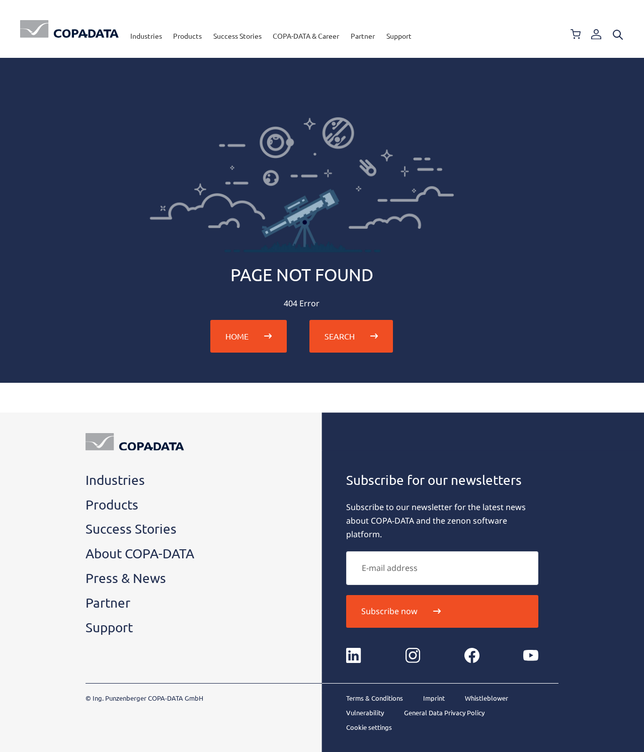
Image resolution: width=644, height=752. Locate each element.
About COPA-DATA (140, 553)
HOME (237, 336)
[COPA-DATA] (69, 29)
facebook (471, 655)
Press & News (126, 578)
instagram (413, 655)
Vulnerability (365, 712)
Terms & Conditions (374, 698)
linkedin (353, 655)
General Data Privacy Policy (444, 712)
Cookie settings (369, 727)
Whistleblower (486, 698)
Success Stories (237, 35)
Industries (146, 35)
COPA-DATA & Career (306, 35)
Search (618, 35)
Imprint (434, 698)
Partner (363, 35)
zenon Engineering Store (576, 34)
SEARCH (340, 336)
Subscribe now (389, 611)
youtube (530, 655)
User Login (596, 34)
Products (187, 35)
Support (399, 35)
